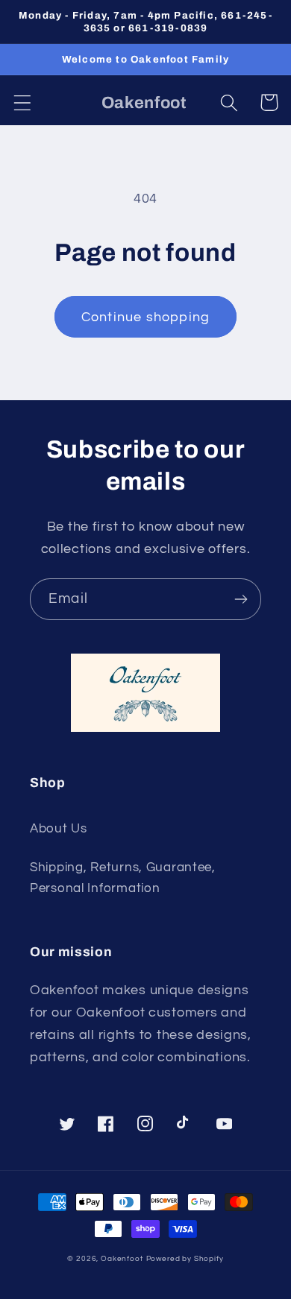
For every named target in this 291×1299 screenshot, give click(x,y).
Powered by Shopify (185, 1258)
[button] (23, 102)
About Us (58, 828)
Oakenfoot (122, 1258)
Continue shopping (145, 317)
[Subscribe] (240, 599)
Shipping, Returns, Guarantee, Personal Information (123, 878)
